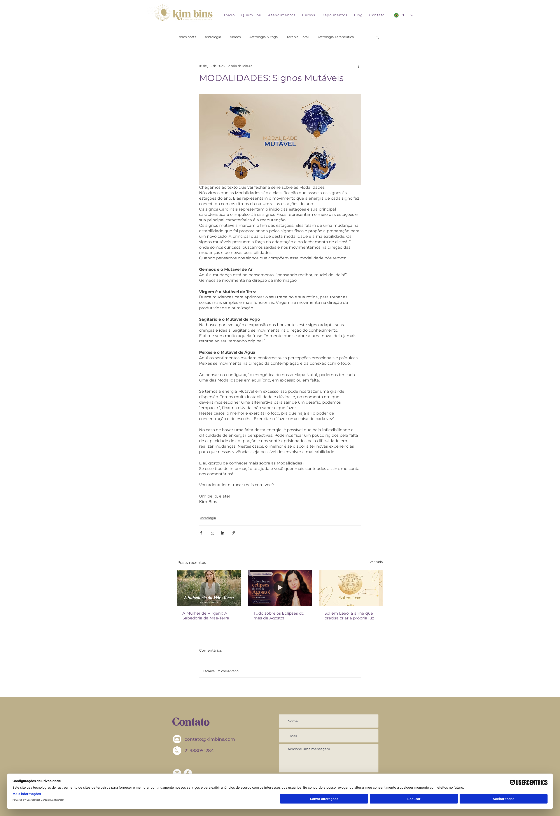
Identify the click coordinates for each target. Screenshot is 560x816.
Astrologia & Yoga (263, 37)
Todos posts (186, 37)
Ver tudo (376, 562)
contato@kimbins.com (210, 739)
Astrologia (213, 37)
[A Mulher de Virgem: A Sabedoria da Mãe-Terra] (209, 588)
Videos (235, 37)
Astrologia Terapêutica (335, 37)
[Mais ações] (358, 66)
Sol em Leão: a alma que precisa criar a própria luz (349, 616)
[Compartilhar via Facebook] (201, 533)
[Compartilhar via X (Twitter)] (212, 533)
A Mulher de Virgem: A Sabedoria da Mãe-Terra (205, 616)
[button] (282, 15)
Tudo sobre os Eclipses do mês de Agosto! (279, 616)
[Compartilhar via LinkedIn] (222, 533)
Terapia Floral (298, 37)
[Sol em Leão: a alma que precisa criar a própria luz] (351, 588)
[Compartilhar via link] (233, 533)
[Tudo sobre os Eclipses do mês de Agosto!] (280, 588)
